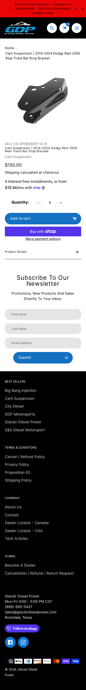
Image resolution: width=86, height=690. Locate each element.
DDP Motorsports (20, 414)
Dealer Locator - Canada (27, 523)
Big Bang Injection (20, 390)
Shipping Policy (18, 480)
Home (9, 48)
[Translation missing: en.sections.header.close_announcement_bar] (82, 8)
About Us (13, 507)
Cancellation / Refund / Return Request (39, 573)
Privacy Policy (17, 464)
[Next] (76, 8)
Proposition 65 (17, 472)
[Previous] (10, 8)
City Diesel (14, 406)
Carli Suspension (18, 157)
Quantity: (20, 202)
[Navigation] (77, 28)
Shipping (12, 172)
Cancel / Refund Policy (25, 457)
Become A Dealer (20, 565)
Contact (12, 515)
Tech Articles (16, 538)
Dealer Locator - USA (24, 531)
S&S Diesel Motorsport (25, 430)
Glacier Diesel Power (23, 422)
